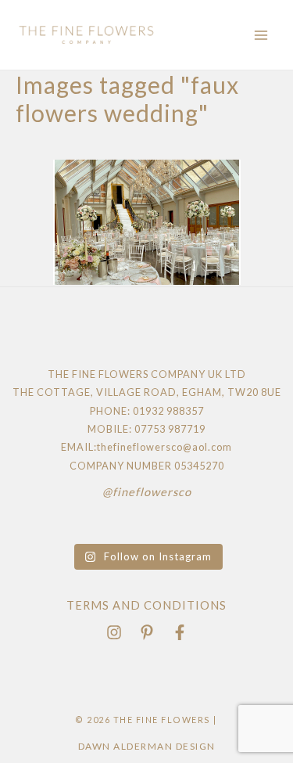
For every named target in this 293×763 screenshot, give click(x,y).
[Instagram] (114, 632)
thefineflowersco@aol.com (164, 447)
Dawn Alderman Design (147, 746)
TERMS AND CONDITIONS (146, 605)
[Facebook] (180, 632)
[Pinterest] (147, 632)
